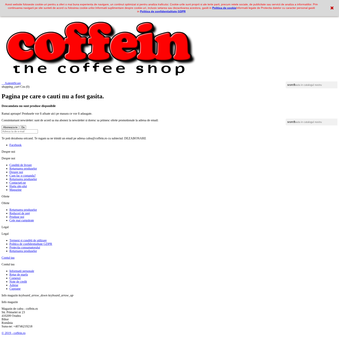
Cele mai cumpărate (21, 220)
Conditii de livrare (20, 165)
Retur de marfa (18, 274)
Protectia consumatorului (24, 247)
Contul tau (8, 257)
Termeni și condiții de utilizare (28, 240)
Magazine (15, 189)
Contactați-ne (17, 182)
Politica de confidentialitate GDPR (163, 11)
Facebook (15, 145)
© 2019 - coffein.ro (14, 333)
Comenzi (15, 278)
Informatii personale (21, 271)
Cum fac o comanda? (22, 175)
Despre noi (16, 172)
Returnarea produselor (23, 168)
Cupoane (15, 288)
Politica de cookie (224, 7)
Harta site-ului (18, 186)
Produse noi (16, 216)
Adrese (13, 285)
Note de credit (18, 281)
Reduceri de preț (19, 213)
